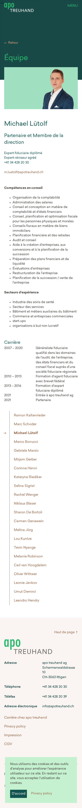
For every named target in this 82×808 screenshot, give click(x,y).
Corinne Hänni (25, 468)
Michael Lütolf (26, 433)
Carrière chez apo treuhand (25, 717)
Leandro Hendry (26, 600)
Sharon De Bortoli (28, 512)
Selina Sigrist (24, 486)
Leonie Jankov (25, 583)
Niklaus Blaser (25, 503)
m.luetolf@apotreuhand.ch (23, 172)
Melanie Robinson (28, 556)
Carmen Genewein (29, 521)
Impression (13, 735)
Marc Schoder (25, 424)
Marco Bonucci (26, 442)
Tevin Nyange (25, 547)
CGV (8, 744)
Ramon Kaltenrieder (29, 415)
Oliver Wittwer (25, 574)
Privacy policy (41, 793)
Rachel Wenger (26, 495)
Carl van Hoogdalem (30, 565)
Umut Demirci (25, 592)
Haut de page (64, 632)
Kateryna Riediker (28, 477)
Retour (13, 42)
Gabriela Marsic (26, 450)
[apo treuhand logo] (19, 8)
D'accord (18, 793)
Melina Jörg (23, 530)
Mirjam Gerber (25, 459)
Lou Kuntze (23, 539)
